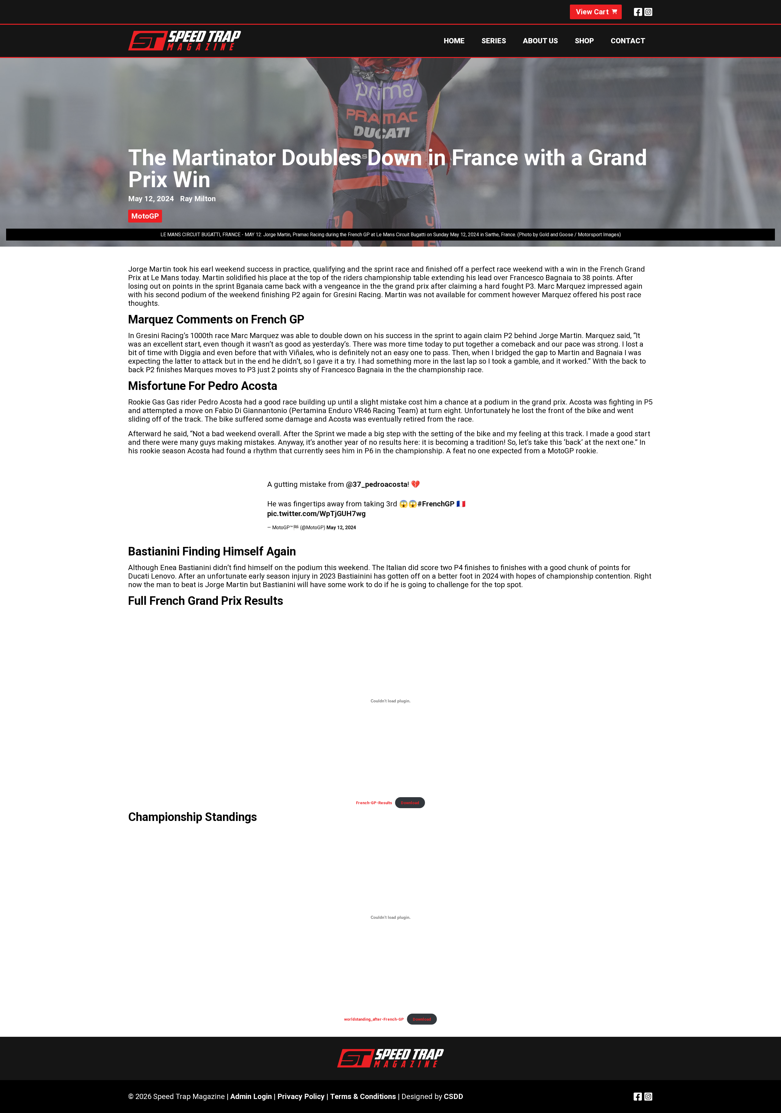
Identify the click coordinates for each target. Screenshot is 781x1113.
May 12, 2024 (341, 527)
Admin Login (251, 1096)
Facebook (638, 11)
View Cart (592, 12)
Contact (628, 41)
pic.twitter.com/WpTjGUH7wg (316, 513)
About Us (540, 41)
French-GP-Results (374, 803)
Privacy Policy (301, 1096)
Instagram (648, 11)
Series (493, 41)
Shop (584, 41)
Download (410, 803)
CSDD (453, 1096)
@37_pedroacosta (376, 484)
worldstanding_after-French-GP (374, 1019)
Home (454, 41)
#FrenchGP (436, 504)
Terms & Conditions (363, 1096)
